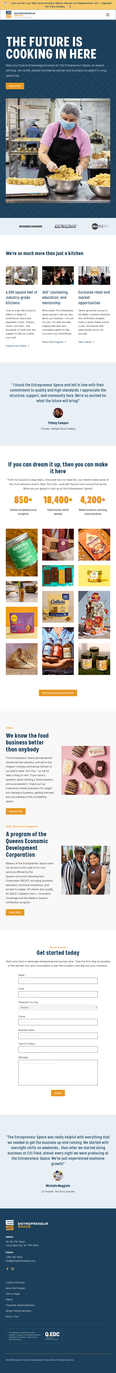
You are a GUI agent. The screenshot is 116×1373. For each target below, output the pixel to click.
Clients (9, 1299)
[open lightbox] (22, 552)
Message (23, 1057)
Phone (21, 1016)
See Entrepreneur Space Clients (58, 692)
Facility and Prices (15, 1282)
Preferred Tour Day (28, 1002)
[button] (107, 14)
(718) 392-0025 (14, 1257)
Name (21, 975)
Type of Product (26, 1043)
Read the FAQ (15, 811)
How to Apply (13, 1293)
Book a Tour (15, 85)
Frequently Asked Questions (20, 1305)
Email (21, 988)
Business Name (26, 1030)
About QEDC (15, 912)
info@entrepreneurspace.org (20, 1260)
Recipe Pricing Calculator (18, 1310)
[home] (24, 15)
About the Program (15, 1288)
